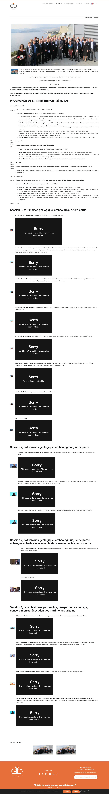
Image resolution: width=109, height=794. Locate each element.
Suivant (96, 17)
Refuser (76, 791)
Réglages (85, 791)
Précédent (89, 17)
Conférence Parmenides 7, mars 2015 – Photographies (54, 80)
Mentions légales (57, 787)
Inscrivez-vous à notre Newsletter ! (86, 777)
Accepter (67, 791)
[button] (96, 3)
